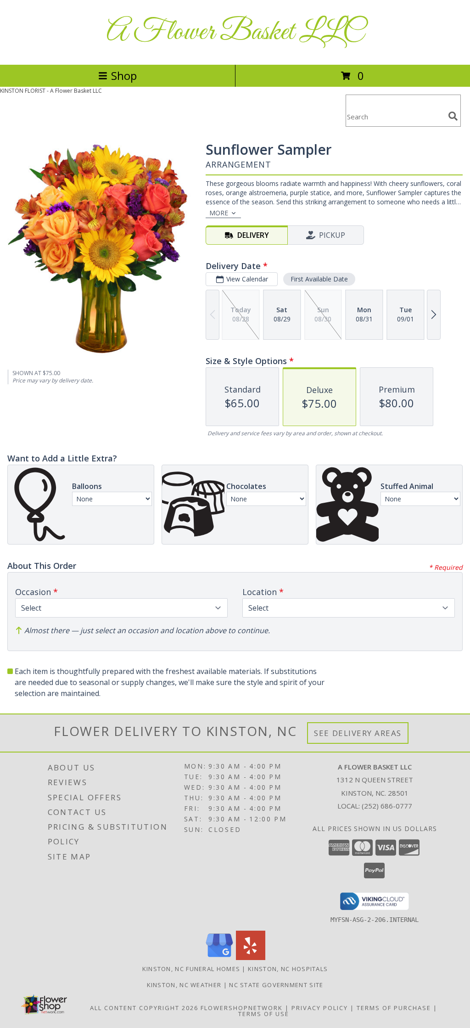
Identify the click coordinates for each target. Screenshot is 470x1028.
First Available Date (319, 279)
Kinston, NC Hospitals (288, 969)
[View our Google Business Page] (219, 957)
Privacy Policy (319, 1008)
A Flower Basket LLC (235, 32)
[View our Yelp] (250, 957)
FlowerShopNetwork (242, 1008)
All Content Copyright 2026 (144, 1008)
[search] (453, 116)
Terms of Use (263, 1014)
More (218, 212)
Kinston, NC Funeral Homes (191, 969)
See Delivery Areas (358, 733)
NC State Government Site (276, 985)
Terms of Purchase (394, 1008)
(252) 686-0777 (387, 805)
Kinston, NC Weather (184, 985)
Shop (124, 75)
